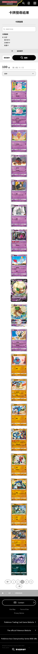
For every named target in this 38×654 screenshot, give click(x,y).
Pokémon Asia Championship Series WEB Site (19, 638)
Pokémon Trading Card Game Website (19, 622)
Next (19, 586)
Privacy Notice (19, 613)
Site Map (12, 609)
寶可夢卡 (7, 40)
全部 (5, 37)
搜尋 (26, 57)
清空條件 (7, 58)
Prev (8, 582)
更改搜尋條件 (21, 649)
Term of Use (24, 609)
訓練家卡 (7, 43)
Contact (21, 602)
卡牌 (9, 593)
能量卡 (6, 45)
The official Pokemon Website (19, 630)
